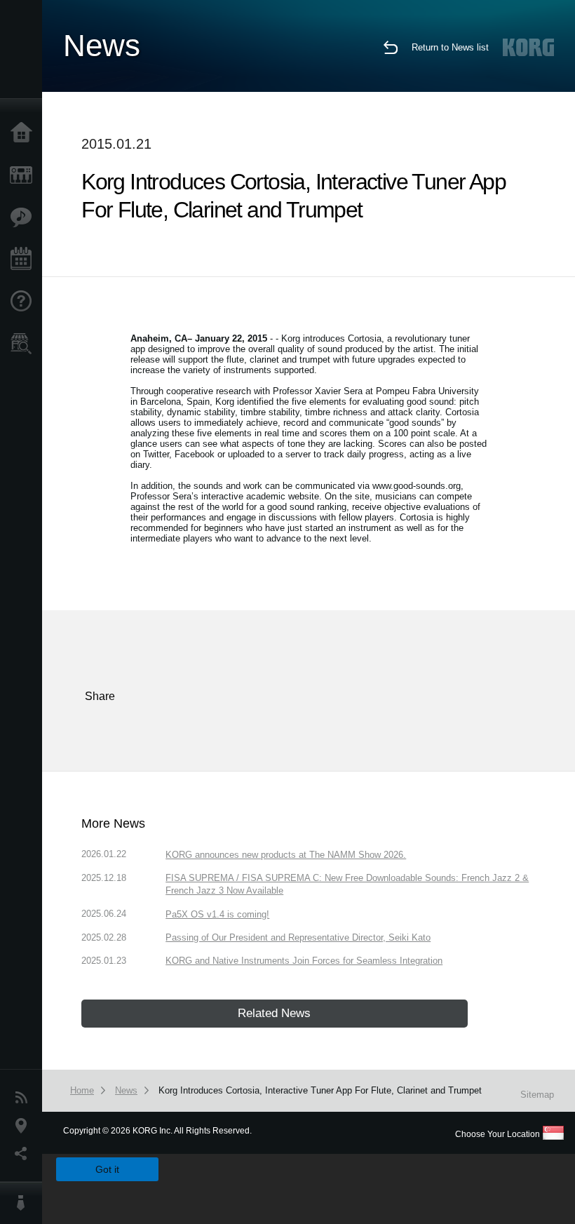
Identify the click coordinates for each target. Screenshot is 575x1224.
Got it (107, 1169)
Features (24, 217)
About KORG (24, 1203)
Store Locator (24, 344)
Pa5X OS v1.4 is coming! (217, 914)
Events (24, 259)
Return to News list (450, 47)
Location (24, 1126)
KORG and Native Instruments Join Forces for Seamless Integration (303, 960)
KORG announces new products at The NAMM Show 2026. (285, 854)
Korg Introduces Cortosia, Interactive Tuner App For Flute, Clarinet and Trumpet (320, 1090)
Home (24, 133)
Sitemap (537, 1094)
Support (24, 302)
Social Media (24, 1154)
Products (24, 175)
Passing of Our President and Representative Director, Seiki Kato (298, 937)
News (24, 1098)
